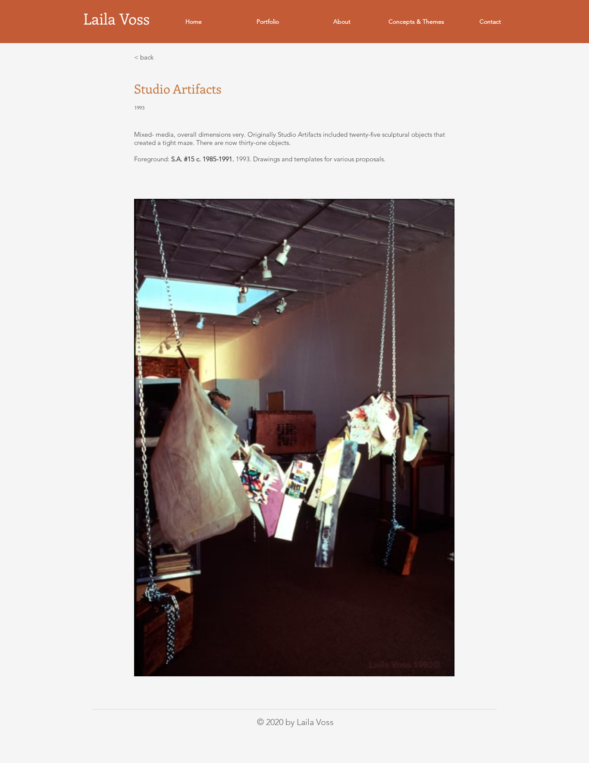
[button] (268, 21)
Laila (101, 18)
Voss (134, 18)
